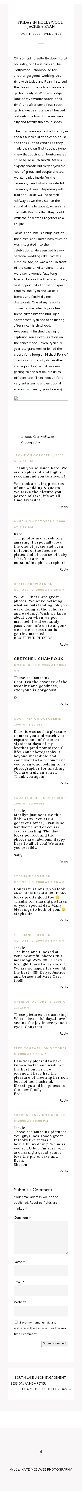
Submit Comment (54, 1343)
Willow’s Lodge (50, 93)
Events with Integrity (29, 360)
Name (19, 1262)
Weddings (53, 33)
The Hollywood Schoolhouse (37, 67)
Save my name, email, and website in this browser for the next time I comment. (41, 1328)
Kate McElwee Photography (37, 440)
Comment (22, 1218)
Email (19, 1282)
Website (20, 1302)
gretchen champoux (39, 658)
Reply (64, 507)
